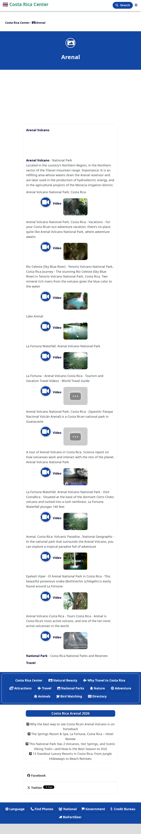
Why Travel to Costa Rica (106, 680)
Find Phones (43, 809)
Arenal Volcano (37, 130)
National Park (36, 656)
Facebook (38, 775)
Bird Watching (70, 696)
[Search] (117, 5)
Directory (99, 696)
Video (56, 203)
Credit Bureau (124, 809)
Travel (30, 663)
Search (125, 5)
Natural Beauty (64, 680)
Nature (99, 688)
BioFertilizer (72, 817)
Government (95, 809)
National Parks (72, 688)
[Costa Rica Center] (136, 5)
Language (16, 809)
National (69, 809)
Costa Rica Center (25, 4)
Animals (43, 696)
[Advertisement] (70, 95)
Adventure (122, 688)
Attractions (22, 688)
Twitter (36, 788)
